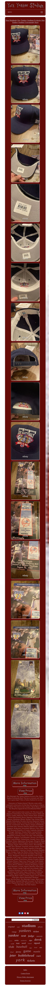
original (11, 926)
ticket (36, 931)
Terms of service (25, 981)
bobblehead (26, 955)
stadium (29, 925)
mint (40, 947)
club (11, 946)
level (35, 947)
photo (40, 927)
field (17, 943)
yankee (13, 935)
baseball (21, 946)
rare (38, 956)
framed (30, 943)
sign (30, 940)
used (24, 943)
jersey (18, 952)
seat (23, 935)
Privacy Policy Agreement (25, 977)
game (27, 951)
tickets (31, 960)
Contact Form (25, 973)
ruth (18, 927)
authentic (24, 940)
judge (31, 936)
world (12, 943)
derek (38, 939)
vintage (14, 932)
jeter (13, 955)
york (20, 960)
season (39, 936)
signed (37, 943)
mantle (36, 951)
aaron (10, 940)
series (16, 940)
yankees (25, 930)
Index (25, 970)
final (12, 952)
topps (30, 947)
